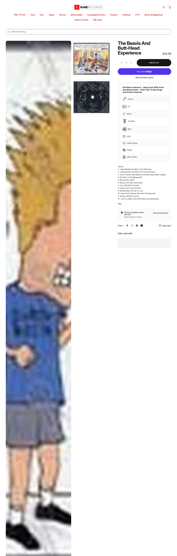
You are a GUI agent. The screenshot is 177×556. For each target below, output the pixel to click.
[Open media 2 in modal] (91, 59)
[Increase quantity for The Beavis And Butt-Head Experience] (132, 62)
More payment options (144, 77)
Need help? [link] (166, 225)
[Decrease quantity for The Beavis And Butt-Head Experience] (120, 62)
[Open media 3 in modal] (91, 97)
